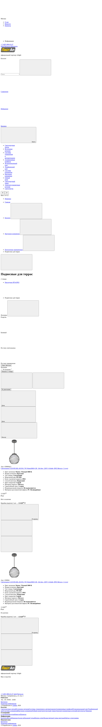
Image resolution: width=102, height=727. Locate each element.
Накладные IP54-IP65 (12, 282)
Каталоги (4, 718)
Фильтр (4, 437)
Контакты (14, 46)
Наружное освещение (8, 175)
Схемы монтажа (58, 718)
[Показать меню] (26, 211)
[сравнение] (16, 528)
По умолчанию (6, 389)
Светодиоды (9, 188)
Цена (3, 405)
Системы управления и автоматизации (42, 709)
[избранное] (16, 544)
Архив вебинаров (24, 718)
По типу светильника (8, 348)
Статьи (32, 718)
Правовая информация (8, 703)
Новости (8, 24)
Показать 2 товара (7, 371)
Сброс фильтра (6, 365)
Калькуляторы (48, 718)
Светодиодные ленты (8, 709)
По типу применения (8, 363)
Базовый (4, 332)
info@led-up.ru (18, 694)
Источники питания (8, 150)
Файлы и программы (71, 718)
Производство (9, 714)
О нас (7, 22)
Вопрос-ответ (39, 718)
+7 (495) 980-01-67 (7, 694)
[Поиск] (35, 67)
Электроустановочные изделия (66, 711)
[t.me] (16, 692)
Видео (9, 718)
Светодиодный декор (48, 711)
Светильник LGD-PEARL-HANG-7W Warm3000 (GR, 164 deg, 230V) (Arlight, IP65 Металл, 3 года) (34, 468)
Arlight (14, 705)
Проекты (8, 26)
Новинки (8, 199)
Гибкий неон (7, 178)
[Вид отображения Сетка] (16, 380)
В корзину (34, 519)
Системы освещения (8, 171)
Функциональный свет (80, 709)
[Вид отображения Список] (48, 380)
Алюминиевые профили (10, 160)
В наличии (7, 369)
